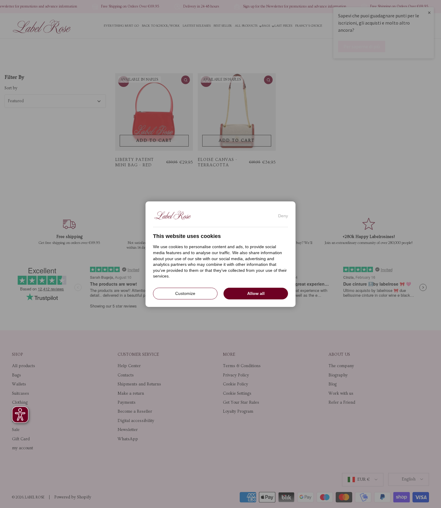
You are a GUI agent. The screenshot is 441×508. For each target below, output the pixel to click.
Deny (283, 215)
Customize (185, 293)
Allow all (256, 293)
